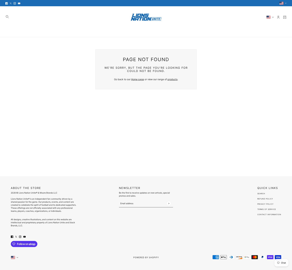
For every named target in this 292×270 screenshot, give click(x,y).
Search (261, 193)
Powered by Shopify (146, 257)
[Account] (278, 17)
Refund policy (265, 199)
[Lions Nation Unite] (146, 17)
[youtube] (19, 3)
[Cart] (285, 17)
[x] (10, 3)
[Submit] (168, 203)
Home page (137, 79)
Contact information (269, 214)
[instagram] (14, 3)
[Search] (7, 17)
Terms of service (266, 209)
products (172, 79)
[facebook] (6, 3)
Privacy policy (265, 204)
